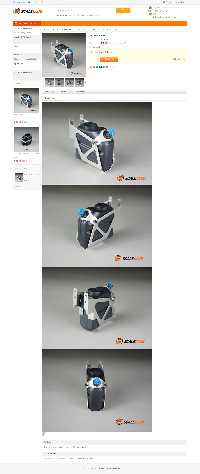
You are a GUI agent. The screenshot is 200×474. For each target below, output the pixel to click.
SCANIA (89, 16)
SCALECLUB (74, 16)
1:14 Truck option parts (23, 28)
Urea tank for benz (31, 174)
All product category (27, 23)
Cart (180, 2)
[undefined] (64, 55)
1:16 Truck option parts (23, 72)
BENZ (83, 16)
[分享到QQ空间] (90, 67)
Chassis (29, 33)
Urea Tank (95, 30)
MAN (96, 16)
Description (49, 91)
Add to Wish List (178, 59)
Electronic (18, 55)
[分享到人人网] (100, 67)
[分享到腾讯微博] (97, 67)
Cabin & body (19, 33)
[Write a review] (79, 447)
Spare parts (18, 64)
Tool (15, 46)
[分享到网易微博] (103, 67)
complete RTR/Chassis (22, 37)
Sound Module (31, 59)
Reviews (64, 91)
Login (36, 2)
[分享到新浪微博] (93, 67)
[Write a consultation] (86, 458)
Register (45, 2)
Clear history (19, 186)
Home (46, 30)
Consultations (79, 91)
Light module (19, 59)
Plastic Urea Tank (110, 30)
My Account (167, 2)
